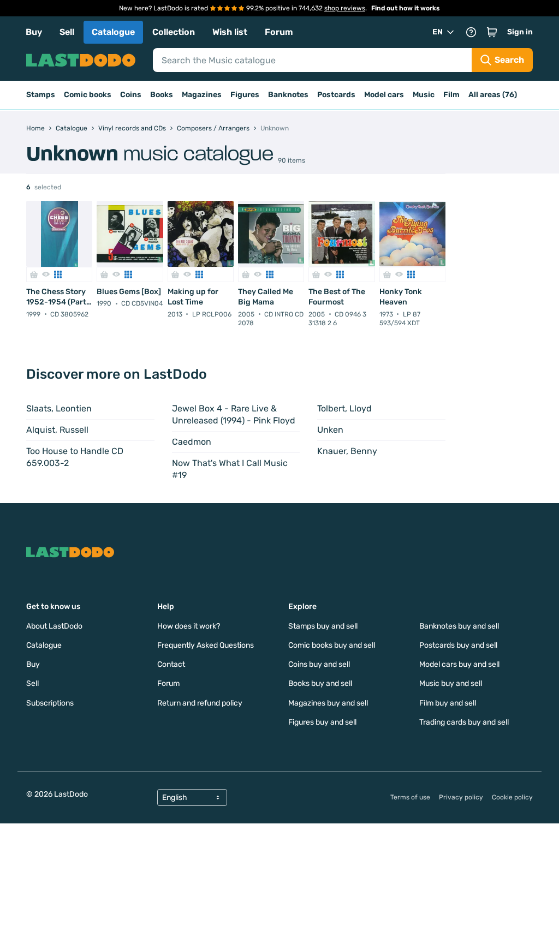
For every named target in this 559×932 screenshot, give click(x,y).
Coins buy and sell (319, 664)
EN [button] (437, 32)
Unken (330, 430)
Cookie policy (512, 797)
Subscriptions (50, 703)
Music (424, 94)
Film (451, 94)
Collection (173, 32)
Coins (130, 94)
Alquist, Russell (57, 430)
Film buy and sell (447, 703)
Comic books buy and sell (331, 645)
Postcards (336, 94)
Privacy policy (461, 797)
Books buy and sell (320, 683)
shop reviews (344, 8)
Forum (279, 32)
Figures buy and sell (322, 722)
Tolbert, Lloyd (344, 408)
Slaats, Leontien (59, 408)
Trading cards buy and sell (464, 722)
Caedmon (191, 442)
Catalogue (113, 32)
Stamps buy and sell (323, 626)
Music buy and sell (450, 683)
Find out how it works (405, 8)
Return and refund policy (199, 703)
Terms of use (410, 797)
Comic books (87, 94)
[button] (492, 32)
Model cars (384, 94)
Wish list (229, 32)
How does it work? (188, 626)
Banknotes (288, 94)
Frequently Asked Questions (205, 645)
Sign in (520, 32)
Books (161, 94)
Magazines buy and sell (328, 703)
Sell (67, 32)
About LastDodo (54, 626)
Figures (244, 94)
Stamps (40, 94)
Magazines (202, 94)
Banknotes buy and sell (459, 626)
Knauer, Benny (347, 451)
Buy (34, 32)
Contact (171, 664)
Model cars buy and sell (459, 664)
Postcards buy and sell (458, 645)
